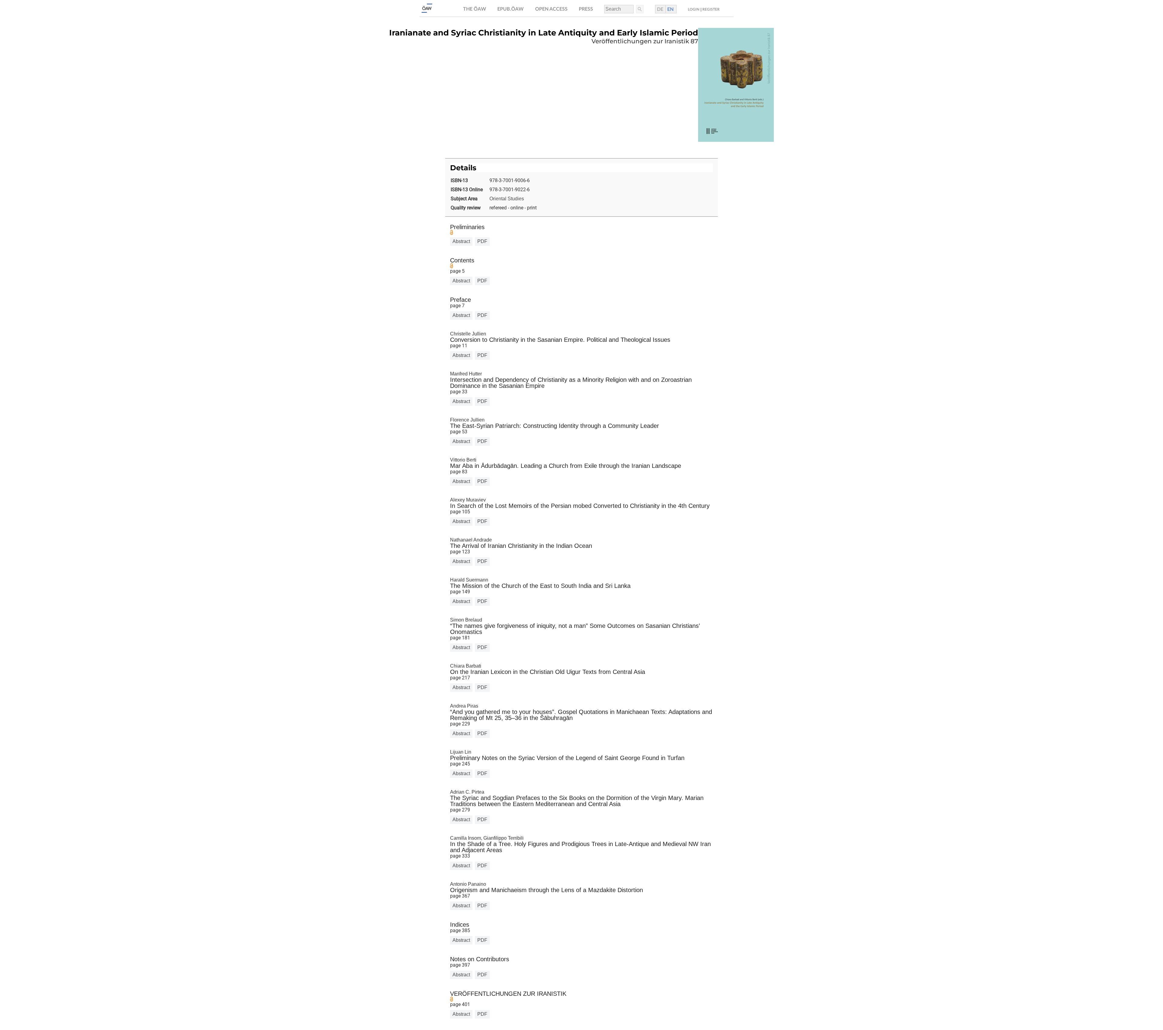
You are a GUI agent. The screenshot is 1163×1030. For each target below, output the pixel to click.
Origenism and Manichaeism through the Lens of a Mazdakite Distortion (546, 890)
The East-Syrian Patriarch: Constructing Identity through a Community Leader (554, 425)
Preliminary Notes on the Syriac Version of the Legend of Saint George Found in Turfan (567, 758)
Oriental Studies (506, 198)
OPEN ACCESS (551, 9)
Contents (462, 260)
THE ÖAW (474, 9)
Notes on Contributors (479, 959)
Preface (460, 299)
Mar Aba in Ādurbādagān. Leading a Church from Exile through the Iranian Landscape (565, 465)
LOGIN (693, 9)
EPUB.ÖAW (510, 9)
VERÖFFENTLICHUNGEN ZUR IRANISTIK (508, 993)
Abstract (461, 241)
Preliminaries (467, 227)
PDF (482, 241)
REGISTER (711, 9)
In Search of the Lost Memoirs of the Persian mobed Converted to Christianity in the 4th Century (580, 505)
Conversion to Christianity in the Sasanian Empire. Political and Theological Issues (560, 339)
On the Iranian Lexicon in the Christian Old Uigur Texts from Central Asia (547, 671)
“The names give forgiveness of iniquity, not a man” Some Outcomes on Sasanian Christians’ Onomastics (575, 628)
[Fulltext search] (639, 9)
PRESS (586, 9)
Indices (459, 924)
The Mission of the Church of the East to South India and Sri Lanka (540, 585)
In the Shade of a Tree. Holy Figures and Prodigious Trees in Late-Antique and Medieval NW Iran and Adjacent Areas (580, 847)
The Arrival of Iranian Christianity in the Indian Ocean (521, 545)
